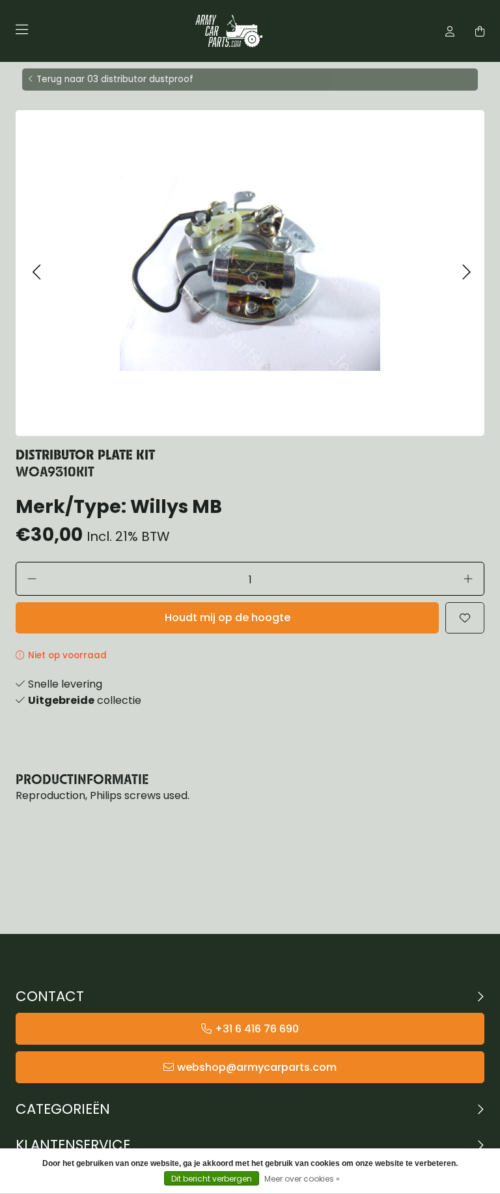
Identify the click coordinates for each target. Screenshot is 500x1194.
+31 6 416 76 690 (257, 1028)
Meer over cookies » (302, 1178)
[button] (36, 273)
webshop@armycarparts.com (257, 1067)
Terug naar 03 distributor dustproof (114, 79)
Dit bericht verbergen (211, 1178)
